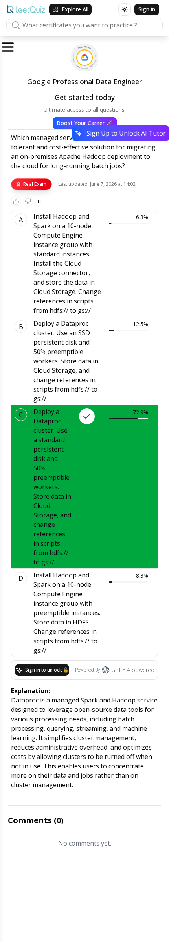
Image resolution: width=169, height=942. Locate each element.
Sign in (146, 9)
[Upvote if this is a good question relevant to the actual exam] (16, 201)
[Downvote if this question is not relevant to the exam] (28, 201)
